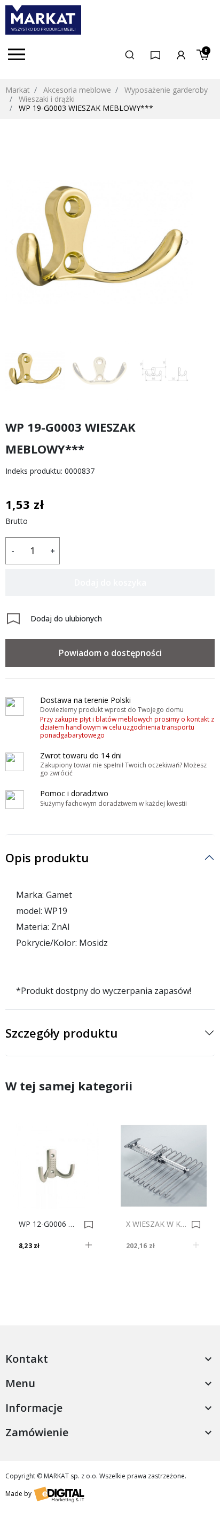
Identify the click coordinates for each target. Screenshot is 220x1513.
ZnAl (60, 927)
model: (29, 911)
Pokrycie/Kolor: (46, 943)
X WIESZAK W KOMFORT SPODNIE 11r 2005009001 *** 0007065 (157, 1224)
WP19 (55, 911)
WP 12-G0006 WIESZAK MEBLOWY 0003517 (50, 1224)
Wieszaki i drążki (47, 99)
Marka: (30, 895)
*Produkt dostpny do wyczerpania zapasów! (103, 991)
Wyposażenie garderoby (166, 90)
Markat (17, 90)
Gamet (59, 895)
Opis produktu (47, 857)
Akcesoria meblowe (77, 90)
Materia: (32, 927)
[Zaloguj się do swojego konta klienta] (181, 54)
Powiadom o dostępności (110, 653)
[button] (130, 54)
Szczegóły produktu (61, 1033)
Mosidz (93, 943)
